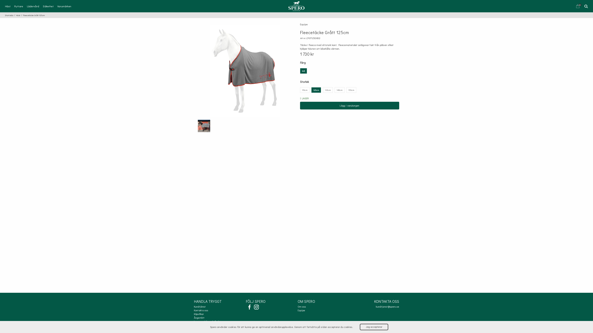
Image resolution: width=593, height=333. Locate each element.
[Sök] (586, 6)
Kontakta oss (201, 310)
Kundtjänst (200, 306)
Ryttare (18, 6)
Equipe (301, 310)
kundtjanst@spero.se (387, 306)
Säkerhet (48, 6)
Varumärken (64, 6)
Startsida (9, 15)
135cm (328, 90)
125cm (316, 90)
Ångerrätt (199, 317)
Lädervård (33, 6)
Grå (303, 71)
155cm (351, 90)
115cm (305, 90)
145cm (340, 90)
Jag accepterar (374, 326)
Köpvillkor (199, 314)
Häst (8, 6)
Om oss (302, 306)
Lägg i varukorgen (349, 105)
